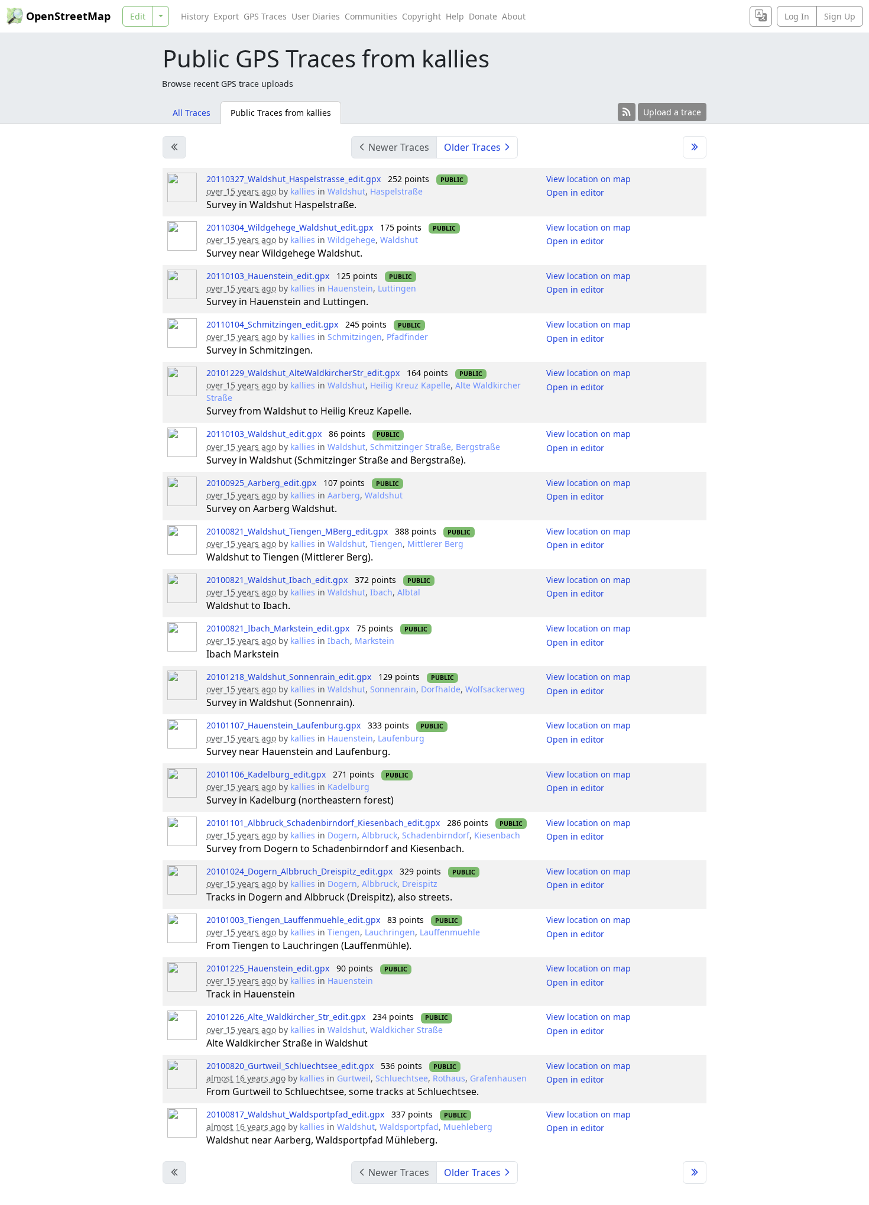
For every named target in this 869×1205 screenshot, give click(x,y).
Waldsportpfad (409, 1126)
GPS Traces (265, 16)
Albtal (408, 592)
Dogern (342, 835)
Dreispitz (419, 883)
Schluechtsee (401, 1078)
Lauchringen (390, 932)
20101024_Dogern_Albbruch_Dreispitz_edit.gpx (299, 871)
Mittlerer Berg (435, 543)
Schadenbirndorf (435, 835)
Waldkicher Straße (406, 1029)
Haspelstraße (396, 191)
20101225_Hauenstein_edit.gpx (267, 968)
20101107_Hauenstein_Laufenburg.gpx (283, 725)
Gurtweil (354, 1078)
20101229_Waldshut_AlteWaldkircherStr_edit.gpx (303, 372)
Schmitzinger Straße (410, 446)
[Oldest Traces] (694, 147)
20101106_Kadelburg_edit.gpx (266, 774)
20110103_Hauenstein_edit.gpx (267, 275)
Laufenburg (401, 738)
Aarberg (344, 495)
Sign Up (839, 16)
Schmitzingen (355, 336)
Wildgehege (351, 239)
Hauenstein (350, 288)
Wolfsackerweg (495, 689)
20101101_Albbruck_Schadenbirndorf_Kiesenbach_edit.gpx (323, 822)
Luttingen (397, 288)
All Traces (191, 112)
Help (455, 16)
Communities (371, 16)
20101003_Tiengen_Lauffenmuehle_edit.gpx (293, 919)
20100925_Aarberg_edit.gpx (261, 482)
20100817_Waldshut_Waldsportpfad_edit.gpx (295, 1114)
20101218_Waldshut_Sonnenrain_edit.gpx (288, 676)
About (514, 16)
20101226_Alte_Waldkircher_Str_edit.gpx (285, 1016)
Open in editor (575, 192)
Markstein (374, 640)
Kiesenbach (497, 835)
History (195, 16)
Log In (796, 16)
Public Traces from (281, 112)
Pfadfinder (407, 336)
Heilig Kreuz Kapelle (410, 385)
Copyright (421, 16)
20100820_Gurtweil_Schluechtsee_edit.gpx (290, 1065)
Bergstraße (478, 446)
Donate (483, 16)
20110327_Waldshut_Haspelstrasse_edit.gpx (293, 178)
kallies (302, 191)
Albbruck (379, 835)
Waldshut (346, 191)
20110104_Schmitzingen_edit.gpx (272, 324)
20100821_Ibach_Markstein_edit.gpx (277, 628)
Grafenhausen (498, 1078)
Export (226, 16)
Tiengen (386, 543)
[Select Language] (761, 16)
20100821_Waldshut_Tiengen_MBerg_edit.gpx (297, 531)
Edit (137, 16)
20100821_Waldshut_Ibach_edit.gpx (277, 579)
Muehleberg (467, 1126)
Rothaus (449, 1078)
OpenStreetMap (68, 16)
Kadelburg (348, 786)
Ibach (381, 592)
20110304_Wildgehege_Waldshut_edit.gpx (289, 227)
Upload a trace (672, 112)
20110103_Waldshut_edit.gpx (264, 433)
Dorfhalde (441, 689)
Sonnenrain (393, 689)
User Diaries (315, 16)
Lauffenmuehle (450, 932)
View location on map (588, 178)
